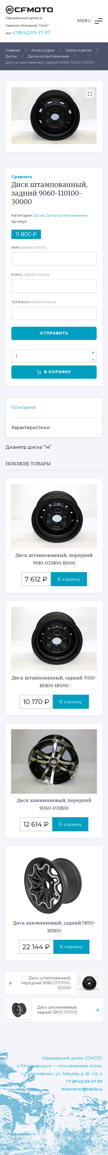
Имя (29, 247)
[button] (89, 21)
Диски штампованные (48, 56)
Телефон (33, 302)
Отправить (54, 333)
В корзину (57, 371)
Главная (13, 50)
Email (30, 274)
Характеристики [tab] (30, 427)
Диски (11, 56)
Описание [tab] (23, 407)
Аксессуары (43, 50)
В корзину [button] (69, 579)
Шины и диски (78, 50)
